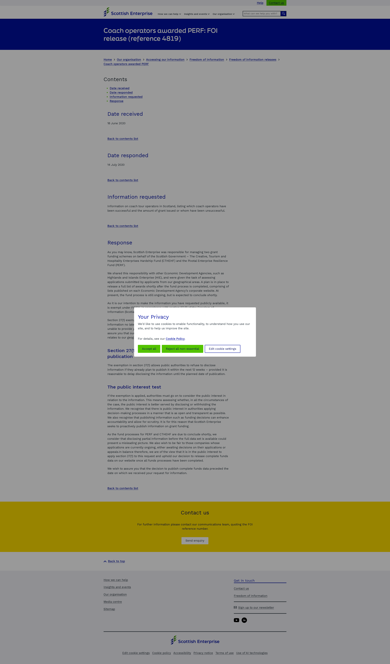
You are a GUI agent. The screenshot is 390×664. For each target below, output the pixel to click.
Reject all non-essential (182, 349)
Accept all (149, 349)
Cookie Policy (175, 338)
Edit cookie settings (222, 349)
